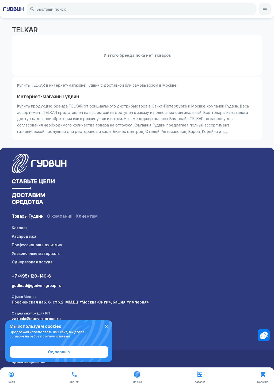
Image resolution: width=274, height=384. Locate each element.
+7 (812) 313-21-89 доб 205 (38, 335)
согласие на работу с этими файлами (40, 336)
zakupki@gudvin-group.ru (36, 318)
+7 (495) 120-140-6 (31, 276)
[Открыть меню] (265, 9)
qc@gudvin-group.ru (31, 341)
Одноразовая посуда (32, 262)
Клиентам (87, 216)
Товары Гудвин (28, 216)
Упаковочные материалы (36, 253)
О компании (60, 216)
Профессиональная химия (37, 245)
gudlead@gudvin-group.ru (37, 285)
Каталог (19, 227)
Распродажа (24, 236)
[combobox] (141, 9)
